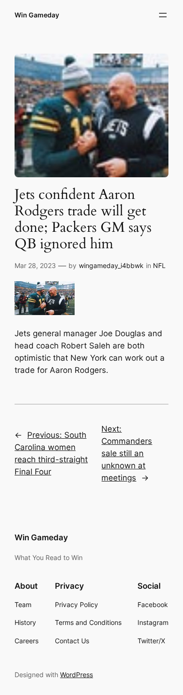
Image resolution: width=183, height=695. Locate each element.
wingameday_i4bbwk (111, 265)
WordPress (76, 675)
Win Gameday (37, 15)
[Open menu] (162, 15)
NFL (159, 265)
